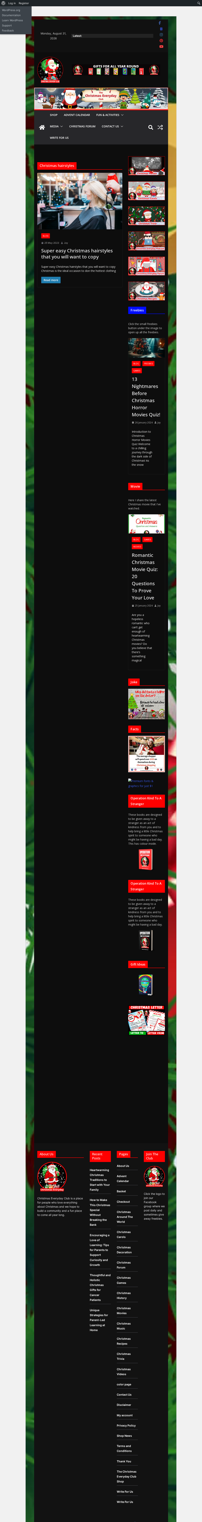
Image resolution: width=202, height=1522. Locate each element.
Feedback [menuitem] (8, 30)
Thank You (124, 1461)
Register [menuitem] (24, 3)
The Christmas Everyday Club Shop (127, 1476)
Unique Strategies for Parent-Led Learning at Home (99, 1320)
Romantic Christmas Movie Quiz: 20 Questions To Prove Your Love (145, 576)
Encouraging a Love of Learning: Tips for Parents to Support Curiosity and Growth (99, 1249)
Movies (137, 546)
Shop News (124, 1435)
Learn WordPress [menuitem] (12, 20)
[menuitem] (3, 3)
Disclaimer (124, 1404)
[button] (121, 115)
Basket (121, 1191)
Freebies (148, 363)
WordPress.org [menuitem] (11, 10)
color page (124, 1384)
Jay (66, 242)
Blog (45, 236)
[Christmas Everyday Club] (42, 127)
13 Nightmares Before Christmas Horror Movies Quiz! (146, 397)
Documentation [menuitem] (11, 15)
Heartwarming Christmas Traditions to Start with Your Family (100, 1179)
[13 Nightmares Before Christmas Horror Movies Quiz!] (146, 347)
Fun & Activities (107, 115)
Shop (54, 115)
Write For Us (59, 138)
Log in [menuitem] (12, 3)
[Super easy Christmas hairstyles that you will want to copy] (80, 201)
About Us (123, 1165)
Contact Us (110, 126)
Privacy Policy (126, 1425)
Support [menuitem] (7, 25)
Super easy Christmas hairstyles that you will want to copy (77, 253)
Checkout (123, 1201)
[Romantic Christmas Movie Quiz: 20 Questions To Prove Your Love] (146, 523)
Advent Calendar (77, 115)
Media (54, 126)
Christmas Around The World (125, 1216)
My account (125, 1415)
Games (136, 370)
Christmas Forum (82, 126)
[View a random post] (160, 127)
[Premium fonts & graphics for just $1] (146, 781)
